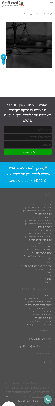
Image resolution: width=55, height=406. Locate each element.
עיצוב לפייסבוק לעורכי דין (40, 240)
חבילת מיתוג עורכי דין (42, 314)
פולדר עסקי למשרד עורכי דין (39, 249)
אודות (49, 275)
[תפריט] (51, 4)
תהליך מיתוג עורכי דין (42, 269)
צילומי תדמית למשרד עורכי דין (38, 246)
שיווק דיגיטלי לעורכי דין (41, 253)
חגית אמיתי (25, 13)
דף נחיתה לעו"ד (45, 227)
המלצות (48, 279)
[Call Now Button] (48, 399)
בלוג (50, 259)
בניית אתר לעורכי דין (31, 115)
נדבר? (49, 272)
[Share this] (13, 75)
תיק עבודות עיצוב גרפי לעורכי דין (37, 210)
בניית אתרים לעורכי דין (42, 217)
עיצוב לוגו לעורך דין (43, 214)
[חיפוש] (47, 4)
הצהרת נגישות (23, 400)
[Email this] (22, 75)
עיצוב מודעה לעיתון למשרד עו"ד (37, 256)
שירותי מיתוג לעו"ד (43, 230)
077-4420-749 (37, 339)
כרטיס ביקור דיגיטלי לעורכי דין (38, 223)
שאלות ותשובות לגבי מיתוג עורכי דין (36, 266)
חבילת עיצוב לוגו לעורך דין (40, 321)
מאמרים (48, 262)
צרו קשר (48, 282)
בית (50, 201)
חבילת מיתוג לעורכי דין (42, 204)
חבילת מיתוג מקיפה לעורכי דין (38, 207)
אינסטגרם (47, 369)
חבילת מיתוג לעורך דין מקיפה (39, 324)
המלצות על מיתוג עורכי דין (40, 301)
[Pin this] (30, 81)
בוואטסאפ (16, 181)
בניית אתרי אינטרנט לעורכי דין (38, 220)
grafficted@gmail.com (32, 346)
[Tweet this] (47, 81)
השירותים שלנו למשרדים (40, 233)
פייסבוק (48, 362)
